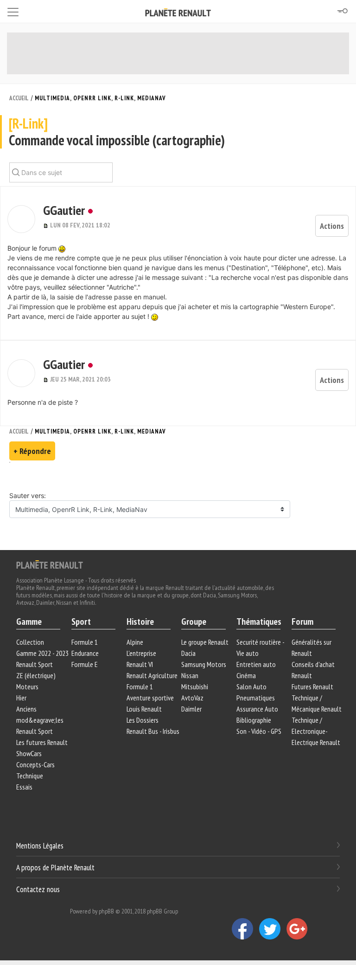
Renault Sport (34, 664)
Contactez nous (38, 889)
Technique (29, 775)
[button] (21, 219)
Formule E (84, 664)
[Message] (46, 225)
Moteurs (27, 686)
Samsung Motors (203, 664)
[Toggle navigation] (12, 10)
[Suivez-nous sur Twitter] (272, 928)
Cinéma (246, 675)
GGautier (64, 210)
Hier (21, 697)
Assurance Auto (257, 708)
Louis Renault (144, 708)
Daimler (191, 708)
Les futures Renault (42, 742)
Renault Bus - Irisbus (153, 731)
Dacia (188, 653)
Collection (30, 642)
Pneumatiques (255, 697)
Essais (24, 786)
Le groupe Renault (205, 642)
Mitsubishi (194, 686)
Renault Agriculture (152, 675)
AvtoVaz (192, 697)
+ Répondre (32, 451)
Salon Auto (251, 686)
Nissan (189, 675)
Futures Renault (312, 686)
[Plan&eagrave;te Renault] (49, 564)
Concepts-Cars (35, 764)
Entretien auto (256, 664)
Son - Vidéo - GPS (258, 731)
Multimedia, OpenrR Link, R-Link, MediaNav (100, 98)
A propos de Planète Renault (55, 867)
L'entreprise (141, 653)
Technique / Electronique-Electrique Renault (316, 731)
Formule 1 (84, 642)
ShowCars (29, 753)
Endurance (85, 653)
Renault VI (140, 664)
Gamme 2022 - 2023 (42, 653)
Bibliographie (253, 720)
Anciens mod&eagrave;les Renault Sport (40, 720)
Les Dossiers (143, 720)
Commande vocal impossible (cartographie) (117, 132)
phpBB (106, 911)
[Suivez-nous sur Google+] (299, 928)
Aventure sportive (150, 697)
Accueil (19, 98)
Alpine (135, 642)
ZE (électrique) (36, 675)
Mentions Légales (40, 846)
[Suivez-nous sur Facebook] (245, 928)
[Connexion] (342, 11)
